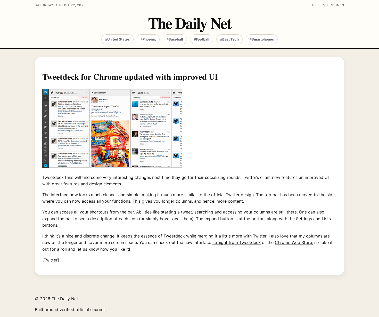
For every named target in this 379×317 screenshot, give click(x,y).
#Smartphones (262, 39)
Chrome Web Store (293, 242)
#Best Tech (229, 39)
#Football (201, 39)
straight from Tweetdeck (236, 242)
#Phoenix (148, 39)
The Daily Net (189, 22)
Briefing (320, 5)
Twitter (50, 260)
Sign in (337, 5)
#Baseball (175, 39)
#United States (117, 39)
